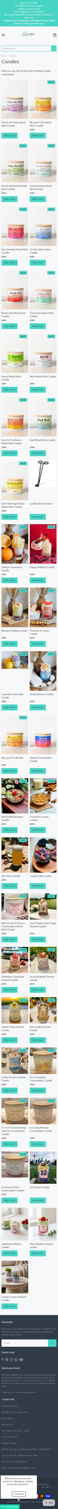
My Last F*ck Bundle (12, 758)
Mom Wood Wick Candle (43, 376)
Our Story (46, 1487)
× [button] (35, 1473)
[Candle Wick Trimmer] (43, 474)
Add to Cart (9, 135)
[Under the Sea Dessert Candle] (14, 1061)
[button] (22, 1506)
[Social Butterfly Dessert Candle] (43, 960)
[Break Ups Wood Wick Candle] (14, 290)
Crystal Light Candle (40, 876)
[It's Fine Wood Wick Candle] (43, 226)
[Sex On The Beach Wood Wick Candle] (14, 417)
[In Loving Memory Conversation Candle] (43, 1111)
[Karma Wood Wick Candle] (14, 353)
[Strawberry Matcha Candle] (14, 1224)
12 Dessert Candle (40, 1187)
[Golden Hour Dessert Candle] (14, 1010)
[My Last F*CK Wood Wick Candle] (43, 99)
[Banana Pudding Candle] (14, 607)
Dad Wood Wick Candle (42, 440)
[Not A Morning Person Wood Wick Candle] (14, 480)
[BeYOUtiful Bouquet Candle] (14, 795)
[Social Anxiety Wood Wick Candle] (43, 163)
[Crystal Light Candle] (43, 855)
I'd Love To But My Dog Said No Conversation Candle (13, 1131)
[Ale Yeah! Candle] (14, 855)
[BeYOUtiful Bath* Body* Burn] (29, 35)
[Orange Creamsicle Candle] (14, 544)
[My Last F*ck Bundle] (14, 734)
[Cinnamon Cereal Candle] (43, 795)
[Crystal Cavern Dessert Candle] (14, 1277)
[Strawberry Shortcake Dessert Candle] (14, 960)
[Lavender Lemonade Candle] (14, 660)
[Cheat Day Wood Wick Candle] (43, 290)
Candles (13, 56)
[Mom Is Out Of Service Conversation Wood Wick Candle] (14, 906)
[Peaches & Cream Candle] (43, 607)
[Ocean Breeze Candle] (43, 671)
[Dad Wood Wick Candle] (43, 417)
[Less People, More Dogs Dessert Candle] (43, 906)
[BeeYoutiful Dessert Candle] (43, 1010)
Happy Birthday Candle (42, 567)
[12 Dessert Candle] (43, 1167)
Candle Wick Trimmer (41, 503)
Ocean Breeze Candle (41, 694)
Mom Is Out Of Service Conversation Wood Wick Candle (13, 926)
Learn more (19, 1494)
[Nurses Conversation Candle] (43, 734)
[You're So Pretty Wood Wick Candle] (14, 99)
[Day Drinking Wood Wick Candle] (14, 226)
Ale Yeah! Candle (10, 876)
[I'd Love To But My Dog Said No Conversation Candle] (14, 1111)
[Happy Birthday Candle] (43, 544)
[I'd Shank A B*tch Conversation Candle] (14, 1164)
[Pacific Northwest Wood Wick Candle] (14, 163)
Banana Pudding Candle (14, 630)
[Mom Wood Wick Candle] (43, 353)
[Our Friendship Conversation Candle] (43, 1061)
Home (4, 56)
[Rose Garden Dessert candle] (43, 1224)
